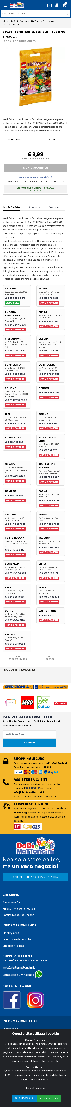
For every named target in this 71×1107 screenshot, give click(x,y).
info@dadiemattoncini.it (19, 967)
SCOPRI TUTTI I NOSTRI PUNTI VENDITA (35, 877)
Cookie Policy (11, 1028)
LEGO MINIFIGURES (24, 41)
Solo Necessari (24, 1098)
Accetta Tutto (49, 1098)
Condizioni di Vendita (17, 939)
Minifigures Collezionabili (43, 21)
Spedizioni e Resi (13, 945)
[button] (63, 5)
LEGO (6, 41)
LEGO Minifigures (18, 21)
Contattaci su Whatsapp (19, 974)
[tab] (11, 207)
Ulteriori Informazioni (35, 1088)
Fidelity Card (11, 933)
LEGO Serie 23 (13, 24)
